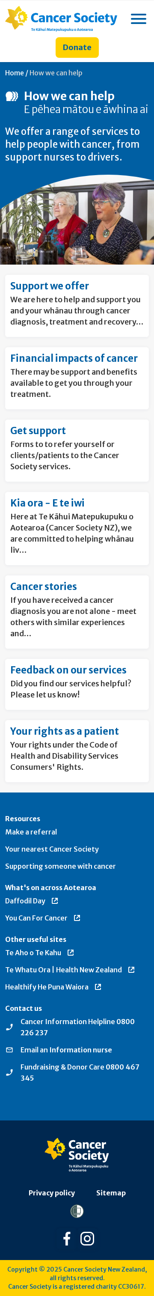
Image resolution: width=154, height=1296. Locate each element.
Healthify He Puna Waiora (47, 987)
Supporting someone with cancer (60, 866)
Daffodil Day (25, 901)
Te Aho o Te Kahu (33, 952)
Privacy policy (52, 1193)
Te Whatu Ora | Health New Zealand (63, 969)
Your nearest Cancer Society (52, 849)
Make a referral (31, 832)
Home (14, 73)
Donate (77, 47)
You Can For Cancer (36, 918)
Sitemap (111, 1193)
